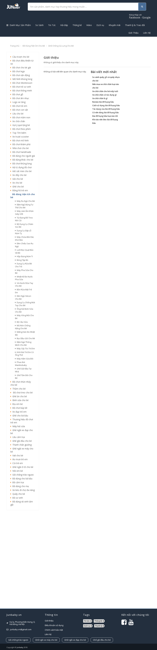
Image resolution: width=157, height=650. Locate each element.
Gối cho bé (17, 178)
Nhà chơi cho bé (20, 148)
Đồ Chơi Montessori (21, 82)
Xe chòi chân (18, 121)
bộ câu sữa (22, 322)
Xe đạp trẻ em (19, 411)
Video (89, 25)
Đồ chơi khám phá (20, 144)
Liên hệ (48, 634)
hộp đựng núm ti (24, 256)
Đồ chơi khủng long (21, 163)
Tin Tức (52, 25)
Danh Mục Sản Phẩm (20, 25)
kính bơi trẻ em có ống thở (24, 353)
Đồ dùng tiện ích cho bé (34, 45)
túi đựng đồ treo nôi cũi (24, 219)
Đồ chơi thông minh (21, 90)
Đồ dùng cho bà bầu (21, 478)
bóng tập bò (22, 260)
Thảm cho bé (18, 388)
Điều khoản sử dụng (54, 625)
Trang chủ (14, 45)
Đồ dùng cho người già (23, 155)
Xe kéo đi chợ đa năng (23, 490)
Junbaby (20, 647)
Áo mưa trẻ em (19, 459)
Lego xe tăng (18, 102)
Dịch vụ (100, 25)
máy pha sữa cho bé (24, 271)
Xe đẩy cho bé (19, 175)
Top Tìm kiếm (18, 132)
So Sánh (39, 25)
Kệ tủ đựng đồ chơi (21, 167)
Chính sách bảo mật (54, 629)
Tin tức (87, 621)
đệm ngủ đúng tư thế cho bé (24, 206)
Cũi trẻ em (17, 463)
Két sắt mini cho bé (21, 171)
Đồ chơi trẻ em (19, 105)
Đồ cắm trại (17, 482)
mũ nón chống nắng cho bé (22, 327)
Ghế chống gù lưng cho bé (61, 45)
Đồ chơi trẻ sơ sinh (21, 86)
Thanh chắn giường (21, 444)
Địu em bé (17, 404)
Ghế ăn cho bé (19, 396)
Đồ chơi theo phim (21, 128)
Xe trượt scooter (20, 136)
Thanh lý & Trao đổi (135, 25)
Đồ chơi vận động (20, 75)
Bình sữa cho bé (20, 400)
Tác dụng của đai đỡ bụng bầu (106, 109)
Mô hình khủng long (21, 79)
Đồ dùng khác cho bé (22, 159)
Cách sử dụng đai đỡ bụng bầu (106, 105)
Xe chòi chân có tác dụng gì (104, 95)
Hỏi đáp (64, 25)
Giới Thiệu (133, 32)
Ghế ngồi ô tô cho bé (22, 467)
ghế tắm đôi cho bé (24, 377)
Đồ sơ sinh (17, 497)
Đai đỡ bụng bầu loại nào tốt (105, 116)
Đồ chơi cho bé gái (21, 67)
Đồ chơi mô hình (20, 140)
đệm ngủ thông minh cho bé (23, 343)
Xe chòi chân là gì (99, 98)
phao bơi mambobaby (21, 363)
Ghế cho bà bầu (19, 415)
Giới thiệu (49, 620)
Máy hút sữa (18, 426)
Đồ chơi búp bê (19, 407)
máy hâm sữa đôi (24, 358)
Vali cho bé (17, 455)
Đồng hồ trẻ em (19, 190)
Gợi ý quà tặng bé (20, 125)
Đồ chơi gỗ (17, 94)
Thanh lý (98, 626)
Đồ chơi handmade (21, 152)
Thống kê (77, 25)
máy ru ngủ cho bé (25, 201)
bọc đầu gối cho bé (25, 338)
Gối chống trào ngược (22, 474)
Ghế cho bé (17, 186)
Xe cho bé (16, 182)
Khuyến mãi (114, 25)
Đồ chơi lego (18, 71)
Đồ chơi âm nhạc (20, 98)
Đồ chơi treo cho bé (22, 392)
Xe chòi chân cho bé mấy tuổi (105, 91)
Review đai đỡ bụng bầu (103, 102)
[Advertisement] (22, 559)
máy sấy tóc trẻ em (25, 348)
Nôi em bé (17, 470)
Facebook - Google (140, 16)
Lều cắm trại (18, 437)
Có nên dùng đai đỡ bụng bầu (105, 112)
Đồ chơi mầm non (20, 117)
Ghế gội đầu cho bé (21, 440)
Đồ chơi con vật (19, 109)
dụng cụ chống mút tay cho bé (25, 304)
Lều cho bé (17, 113)
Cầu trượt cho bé (20, 56)
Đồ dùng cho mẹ (20, 486)
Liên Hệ (147, 32)
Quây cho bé (18, 493)
